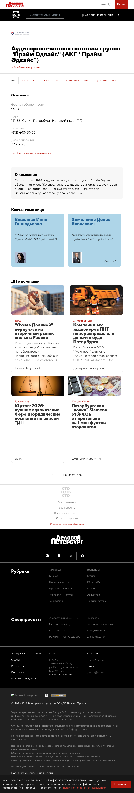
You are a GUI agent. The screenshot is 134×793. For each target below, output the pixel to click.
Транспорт (93, 569)
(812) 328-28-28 (96, 659)
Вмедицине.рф (96, 630)
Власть (91, 588)
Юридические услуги (25, 67)
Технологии (56, 601)
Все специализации (67, 513)
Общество (93, 594)
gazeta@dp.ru (95, 672)
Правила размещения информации (67, 524)
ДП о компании (106, 80)
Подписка (17, 672)
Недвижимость (59, 582)
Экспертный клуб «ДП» (64, 617)
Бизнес (53, 575)
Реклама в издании (23, 678)
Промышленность (60, 588)
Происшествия (96, 601)
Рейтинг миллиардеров (64, 636)
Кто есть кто (57, 630)
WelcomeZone (96, 636)
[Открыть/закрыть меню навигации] (103, 4)
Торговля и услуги (61, 594)
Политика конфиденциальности (32, 773)
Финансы (55, 569)
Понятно (120, 784)
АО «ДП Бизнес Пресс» (26, 653)
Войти (121, 4)
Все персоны (67, 507)
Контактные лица (77, 80)
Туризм (91, 575)
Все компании (67, 502)
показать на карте (60, 674)
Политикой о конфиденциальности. (85, 787)
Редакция (17, 666)
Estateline (93, 617)
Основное (28, 80)
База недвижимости (100, 624)
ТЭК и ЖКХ (93, 582)
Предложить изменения (33, 153)
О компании (50, 80)
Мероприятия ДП (60, 624)
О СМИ (15, 659)
